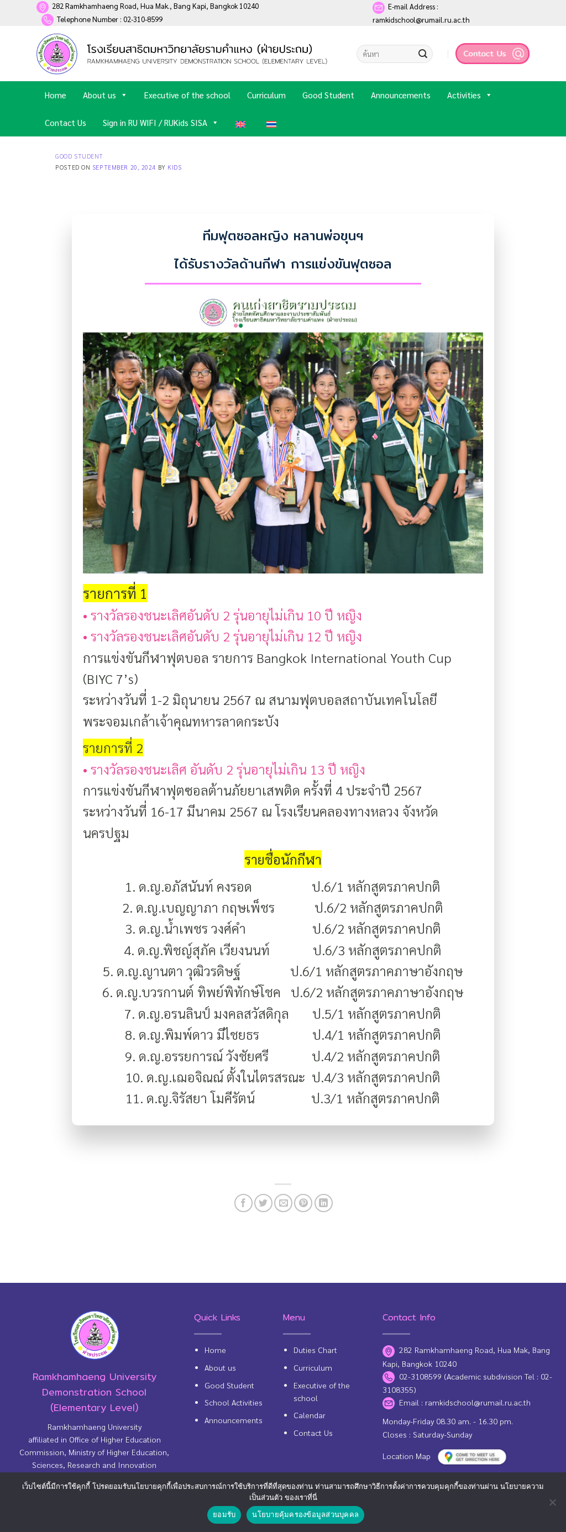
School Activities (234, 1402)
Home (55, 95)
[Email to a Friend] (283, 1203)
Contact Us (65, 122)
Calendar (310, 1415)
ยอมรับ (224, 1514)
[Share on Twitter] (263, 1203)
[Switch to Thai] (273, 122)
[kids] (184, 53)
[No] (552, 1505)
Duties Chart (315, 1350)
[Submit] (422, 54)
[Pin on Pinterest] (303, 1203)
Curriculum (266, 95)
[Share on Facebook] (243, 1203)
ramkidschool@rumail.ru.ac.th (478, 1402)
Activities (464, 95)
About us (99, 95)
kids (174, 167)
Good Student (328, 95)
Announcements (401, 95)
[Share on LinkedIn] (324, 1203)
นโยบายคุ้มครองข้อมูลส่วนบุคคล (305, 1514)
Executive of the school (187, 95)
